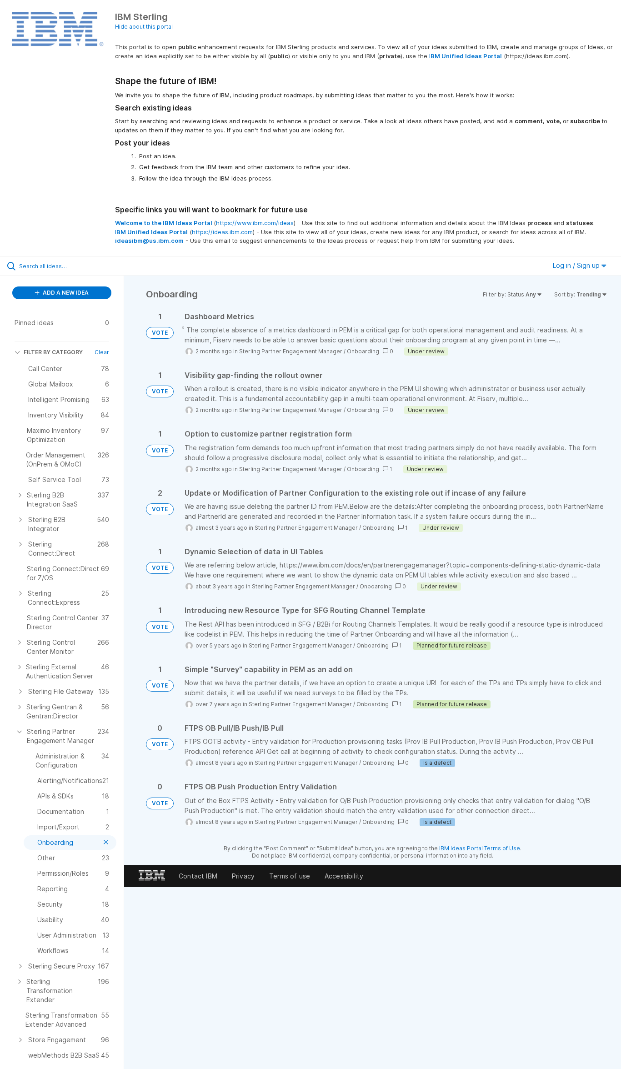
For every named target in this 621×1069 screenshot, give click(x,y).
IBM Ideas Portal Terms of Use (479, 848)
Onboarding (363, 351)
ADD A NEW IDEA (65, 292)
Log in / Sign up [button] (577, 265)
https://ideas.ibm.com (222, 232)
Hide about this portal (144, 26)
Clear (102, 352)
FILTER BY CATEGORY (53, 352)
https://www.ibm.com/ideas (255, 222)
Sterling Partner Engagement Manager (290, 351)
